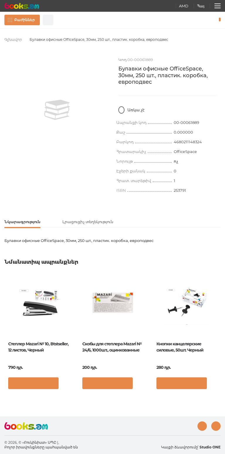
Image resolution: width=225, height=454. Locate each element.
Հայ (200, 6)
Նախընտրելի (204, 20)
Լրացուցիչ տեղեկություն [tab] (87, 221)
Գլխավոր (13, 39)
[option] (57, 110)
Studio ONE (210, 447)
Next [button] (218, 318)
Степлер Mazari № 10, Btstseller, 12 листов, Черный (38, 347)
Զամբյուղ (218, 20)
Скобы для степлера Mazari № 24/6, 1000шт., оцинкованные (112, 347)
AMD (183, 6)
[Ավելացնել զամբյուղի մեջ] (33, 383)
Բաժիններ (24, 20)
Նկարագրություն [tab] (22, 221)
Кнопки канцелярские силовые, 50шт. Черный (179, 347)
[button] (66, 384)
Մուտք (194, 20)
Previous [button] (7, 318)
